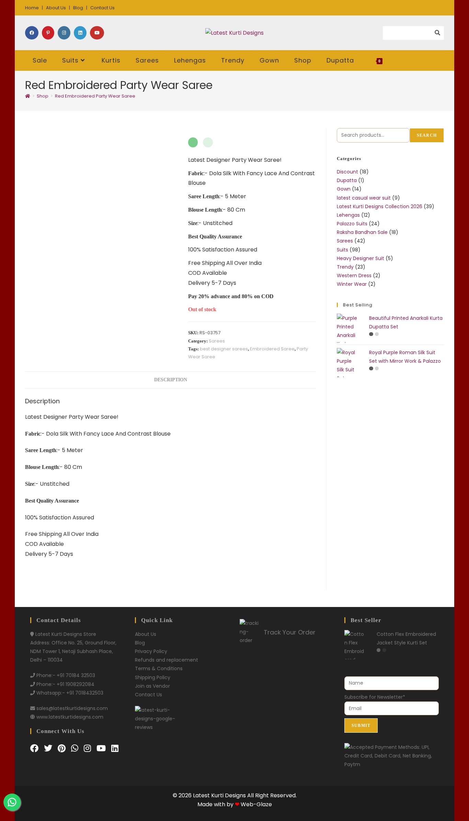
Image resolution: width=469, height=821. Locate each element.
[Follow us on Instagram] (88, 748)
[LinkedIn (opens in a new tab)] (80, 33)
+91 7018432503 (84, 692)
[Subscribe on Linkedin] (114, 748)
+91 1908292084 (75, 684)
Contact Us (102, 8)
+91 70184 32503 (76, 675)
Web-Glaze (256, 804)
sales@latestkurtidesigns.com (72, 708)
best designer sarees (224, 349)
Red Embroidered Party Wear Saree (95, 96)
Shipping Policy (152, 677)
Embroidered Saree (272, 349)
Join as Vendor (152, 686)
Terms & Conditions (159, 668)
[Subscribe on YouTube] (102, 748)
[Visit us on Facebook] (35, 748)
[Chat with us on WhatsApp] (75, 748)
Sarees (217, 341)
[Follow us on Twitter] (49, 748)
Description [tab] (170, 379)
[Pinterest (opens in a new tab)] (48, 33)
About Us (56, 8)
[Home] (27, 96)
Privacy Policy (151, 651)
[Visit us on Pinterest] (63, 748)
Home (32, 8)
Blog (78, 8)
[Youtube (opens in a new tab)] (97, 33)
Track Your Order (290, 632)
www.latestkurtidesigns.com (69, 716)
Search (427, 135)
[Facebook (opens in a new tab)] (31, 33)
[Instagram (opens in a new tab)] (64, 33)
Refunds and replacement (166, 659)
